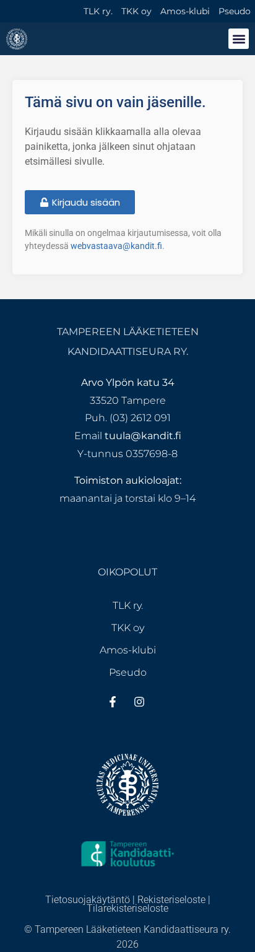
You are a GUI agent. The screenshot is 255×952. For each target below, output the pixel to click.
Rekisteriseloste (171, 900)
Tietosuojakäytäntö (87, 900)
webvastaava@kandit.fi (116, 246)
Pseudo (234, 11)
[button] (238, 38)
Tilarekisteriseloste (127, 908)
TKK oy (136, 11)
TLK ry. (98, 11)
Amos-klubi (185, 11)
